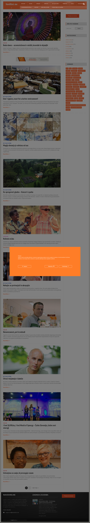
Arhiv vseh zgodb (45, 7)
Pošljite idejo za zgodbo (57, 7)
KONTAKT (36, 7)
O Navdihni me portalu (26, 7)
